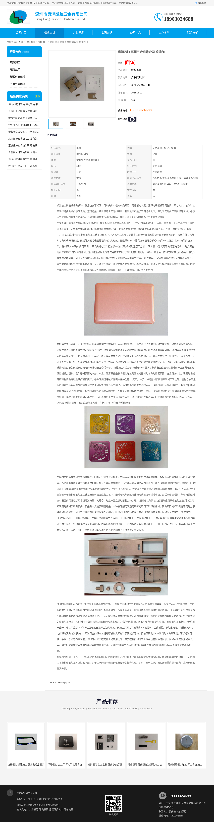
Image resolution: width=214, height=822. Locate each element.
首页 (20, 42)
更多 (37, 96)
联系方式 (192, 32)
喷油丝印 (15, 69)
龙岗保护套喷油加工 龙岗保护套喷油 (24, 138)
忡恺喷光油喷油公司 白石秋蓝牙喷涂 (24, 125)
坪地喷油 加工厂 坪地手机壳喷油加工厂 (68, 764)
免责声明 (46, 809)
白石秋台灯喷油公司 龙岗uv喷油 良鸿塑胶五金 (24, 152)
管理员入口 (57, 809)
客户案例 (164, 32)
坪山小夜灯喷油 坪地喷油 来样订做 (24, 104)
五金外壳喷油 (17, 84)
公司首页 (21, 32)
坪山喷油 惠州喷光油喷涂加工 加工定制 (148, 764)
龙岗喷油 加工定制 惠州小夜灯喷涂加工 (108, 764)
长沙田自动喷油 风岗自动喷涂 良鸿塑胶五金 (24, 111)
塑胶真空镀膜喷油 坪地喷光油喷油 (24, 132)
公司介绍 (106, 32)
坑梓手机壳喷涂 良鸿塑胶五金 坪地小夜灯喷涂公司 (24, 118)
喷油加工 (42, 42)
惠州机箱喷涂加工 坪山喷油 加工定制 (187, 764)
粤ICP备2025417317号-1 (50, 799)
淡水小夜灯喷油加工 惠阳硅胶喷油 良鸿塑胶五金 (24, 159)
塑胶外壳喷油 (17, 76)
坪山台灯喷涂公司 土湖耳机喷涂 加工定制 (24, 166)
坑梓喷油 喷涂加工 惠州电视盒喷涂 (26, 764)
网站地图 (68, 809)
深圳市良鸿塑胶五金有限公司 (31, 805)
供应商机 (49, 32)
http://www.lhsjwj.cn (60, 682)
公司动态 (135, 32)
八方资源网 (35, 809)
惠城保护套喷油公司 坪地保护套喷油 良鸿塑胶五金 (24, 145)
